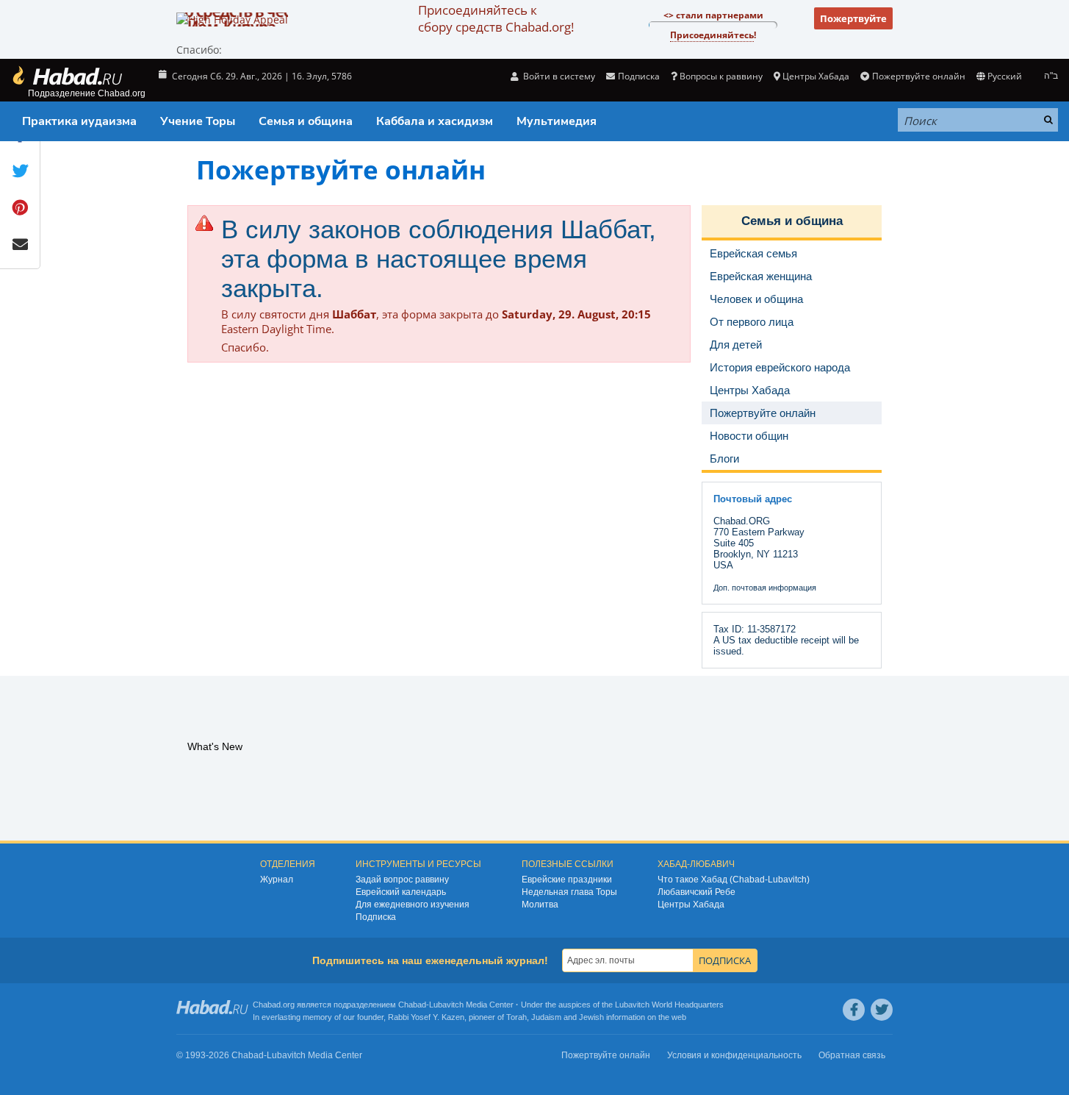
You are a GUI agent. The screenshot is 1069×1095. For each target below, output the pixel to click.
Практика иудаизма (79, 121)
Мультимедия (556, 121)
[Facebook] (854, 1010)
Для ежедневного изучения (412, 904)
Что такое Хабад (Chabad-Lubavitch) (734, 879)
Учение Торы (197, 121)
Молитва (540, 904)
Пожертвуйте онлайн (918, 76)
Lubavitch (446, 1004)
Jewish (591, 1017)
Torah (516, 1017)
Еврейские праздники (567, 879)
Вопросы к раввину (721, 76)
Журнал (276, 879)
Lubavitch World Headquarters (669, 1004)
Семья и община (306, 121)
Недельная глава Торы (569, 892)
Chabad (412, 1004)
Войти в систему (558, 76)
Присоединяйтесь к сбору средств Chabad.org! (496, 18)
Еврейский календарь (401, 892)
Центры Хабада (691, 904)
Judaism (546, 1017)
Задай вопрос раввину (402, 879)
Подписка (376, 917)
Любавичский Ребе (696, 892)
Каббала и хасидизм (434, 121)
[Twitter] (882, 1010)
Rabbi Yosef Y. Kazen (426, 1017)
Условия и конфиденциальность (734, 1055)
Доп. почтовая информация (764, 587)
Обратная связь (851, 1055)
